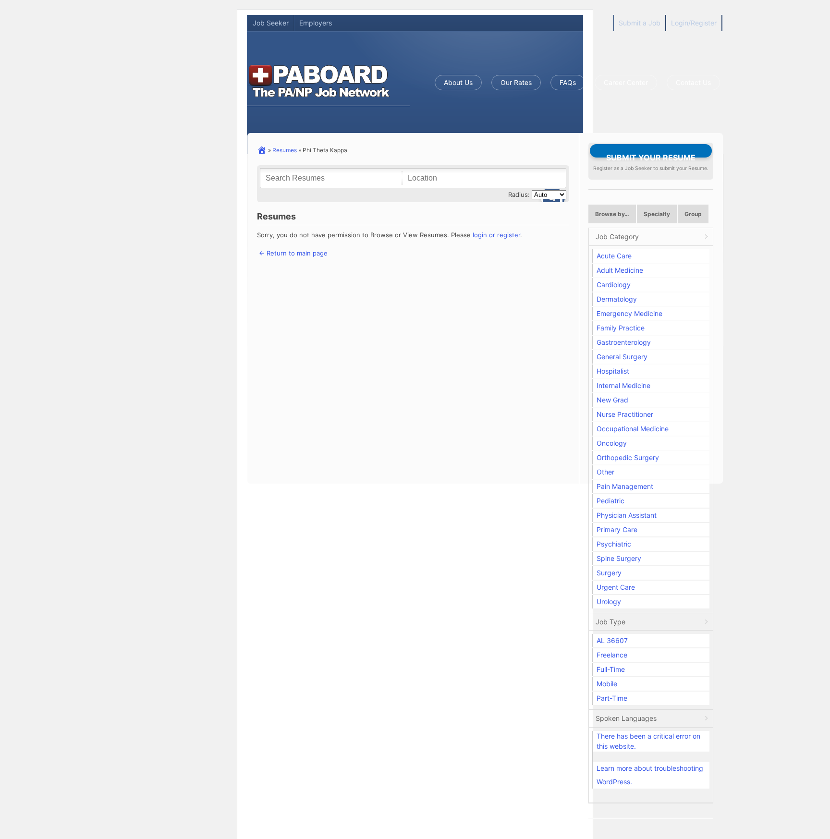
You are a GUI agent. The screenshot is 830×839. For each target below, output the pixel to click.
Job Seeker (271, 23)
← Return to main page (292, 253)
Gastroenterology (624, 342)
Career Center (626, 82)
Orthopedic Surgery (628, 457)
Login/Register (694, 23)
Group (693, 214)
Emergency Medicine (629, 313)
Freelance (612, 655)
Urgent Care (616, 587)
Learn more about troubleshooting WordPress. (650, 775)
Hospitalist (613, 371)
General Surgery (622, 357)
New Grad (612, 400)
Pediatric (610, 501)
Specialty (657, 214)
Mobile (607, 684)
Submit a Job (639, 23)
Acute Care (614, 256)
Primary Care (617, 529)
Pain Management (625, 486)
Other (605, 472)
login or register (496, 235)
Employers (315, 23)
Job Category (617, 236)
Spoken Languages (626, 718)
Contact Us (693, 82)
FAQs (568, 82)
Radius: (519, 194)
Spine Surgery (619, 558)
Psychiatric (614, 544)
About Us (458, 82)
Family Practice (621, 328)
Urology (609, 601)
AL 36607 (612, 640)
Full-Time (611, 669)
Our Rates (516, 82)
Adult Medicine (620, 270)
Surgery (609, 573)
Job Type (610, 622)
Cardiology (614, 284)
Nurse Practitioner (625, 414)
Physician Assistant (627, 515)
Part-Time (612, 698)
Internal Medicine (623, 385)
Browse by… (612, 214)
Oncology (612, 443)
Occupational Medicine (633, 429)
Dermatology (617, 299)
